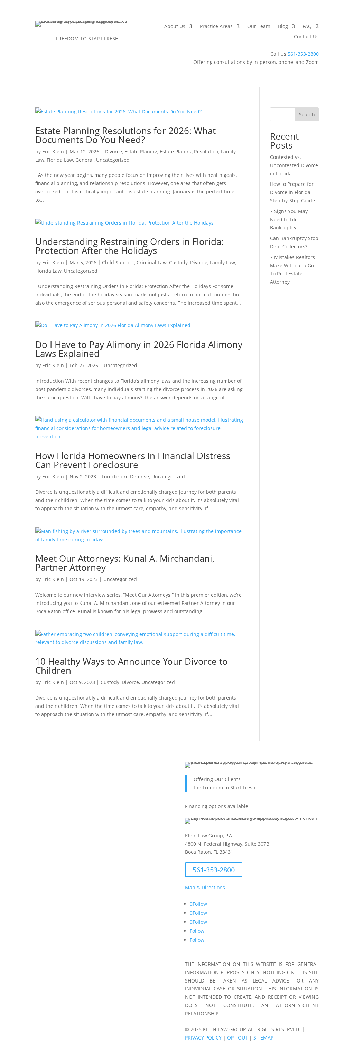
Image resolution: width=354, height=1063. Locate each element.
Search (307, 114)
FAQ (307, 26)
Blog (283, 26)
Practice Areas (216, 26)
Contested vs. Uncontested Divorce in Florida (294, 165)
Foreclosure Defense (125, 476)
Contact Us (306, 37)
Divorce (113, 151)
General (84, 159)
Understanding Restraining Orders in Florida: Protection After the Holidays (129, 246)
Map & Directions (205, 887)
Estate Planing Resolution (189, 151)
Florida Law (60, 159)
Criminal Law (152, 262)
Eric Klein (53, 151)
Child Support (118, 262)
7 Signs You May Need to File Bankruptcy (289, 219)
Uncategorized (113, 159)
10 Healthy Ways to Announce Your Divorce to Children (131, 665)
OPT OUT (237, 1037)
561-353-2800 (303, 53)
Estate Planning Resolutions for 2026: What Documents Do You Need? (125, 135)
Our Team (258, 26)
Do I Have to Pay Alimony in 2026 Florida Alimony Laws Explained (138, 349)
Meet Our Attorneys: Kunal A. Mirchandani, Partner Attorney (124, 562)
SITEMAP (263, 1037)
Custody (178, 262)
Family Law (222, 262)
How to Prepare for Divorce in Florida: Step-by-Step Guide (292, 192)
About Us (174, 26)
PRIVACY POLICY (203, 1037)
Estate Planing (140, 151)
